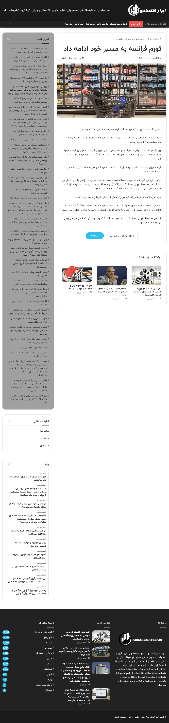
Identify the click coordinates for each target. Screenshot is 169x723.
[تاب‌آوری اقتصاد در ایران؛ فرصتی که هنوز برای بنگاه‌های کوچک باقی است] (146, 276)
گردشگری (25, 10)
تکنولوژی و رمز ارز (41, 10)
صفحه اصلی (104, 10)
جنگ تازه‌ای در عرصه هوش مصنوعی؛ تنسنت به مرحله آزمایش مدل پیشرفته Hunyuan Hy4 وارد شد (28, 69)
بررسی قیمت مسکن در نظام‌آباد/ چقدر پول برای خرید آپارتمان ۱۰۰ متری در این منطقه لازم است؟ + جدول (28, 251)
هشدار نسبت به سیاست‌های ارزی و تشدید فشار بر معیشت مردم (112, 291)
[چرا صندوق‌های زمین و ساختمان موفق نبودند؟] (77, 274)
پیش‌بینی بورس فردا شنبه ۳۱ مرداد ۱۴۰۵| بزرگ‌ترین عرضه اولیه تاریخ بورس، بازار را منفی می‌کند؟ (27, 181)
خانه (157, 39)
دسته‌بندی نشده (44, 685)
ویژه (50, 679)
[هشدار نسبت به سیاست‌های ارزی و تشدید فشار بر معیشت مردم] (112, 276)
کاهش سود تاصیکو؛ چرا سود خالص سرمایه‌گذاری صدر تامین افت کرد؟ (74, 651)
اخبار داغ (48, 637)
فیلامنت (45, 438)
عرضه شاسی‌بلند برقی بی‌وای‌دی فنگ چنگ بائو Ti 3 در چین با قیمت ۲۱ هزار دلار (29, 399)
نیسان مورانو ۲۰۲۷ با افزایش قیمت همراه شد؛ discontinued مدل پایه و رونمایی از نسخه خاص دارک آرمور (27, 111)
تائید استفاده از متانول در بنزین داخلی (28, 139)
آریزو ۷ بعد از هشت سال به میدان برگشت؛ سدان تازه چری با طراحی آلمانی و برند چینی (27, 222)
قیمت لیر (44, 445)
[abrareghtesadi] (147, 10)
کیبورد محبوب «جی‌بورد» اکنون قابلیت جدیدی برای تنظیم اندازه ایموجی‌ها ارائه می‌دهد (28, 331)
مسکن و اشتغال (88, 10)
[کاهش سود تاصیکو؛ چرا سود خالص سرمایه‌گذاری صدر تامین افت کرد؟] (101, 651)
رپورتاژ (48, 690)
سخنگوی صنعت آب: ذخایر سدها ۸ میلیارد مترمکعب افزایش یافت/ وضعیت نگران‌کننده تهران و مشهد (27, 148)
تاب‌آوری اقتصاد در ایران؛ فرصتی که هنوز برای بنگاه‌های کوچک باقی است (147, 291)
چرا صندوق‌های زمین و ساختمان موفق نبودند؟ (80, 287)
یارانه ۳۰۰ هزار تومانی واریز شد (32, 347)
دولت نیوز (44, 431)
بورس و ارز (72, 10)
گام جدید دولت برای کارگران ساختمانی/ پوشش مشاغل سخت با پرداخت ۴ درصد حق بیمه (28, 160)
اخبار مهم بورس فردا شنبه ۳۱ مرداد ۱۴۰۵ (28, 198)
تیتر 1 (150, 39)
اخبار (50, 674)
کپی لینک (95, 235)
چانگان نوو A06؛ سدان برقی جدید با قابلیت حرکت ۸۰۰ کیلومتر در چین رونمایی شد (29, 293)
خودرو (55, 10)
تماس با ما (14, 10)
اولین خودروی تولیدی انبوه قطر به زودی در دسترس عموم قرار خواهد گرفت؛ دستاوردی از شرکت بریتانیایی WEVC (27, 123)
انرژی (62, 10)
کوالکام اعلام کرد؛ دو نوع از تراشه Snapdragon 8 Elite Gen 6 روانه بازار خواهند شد (30, 264)
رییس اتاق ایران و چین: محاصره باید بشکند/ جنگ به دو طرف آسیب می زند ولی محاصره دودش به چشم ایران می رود (27, 90)
